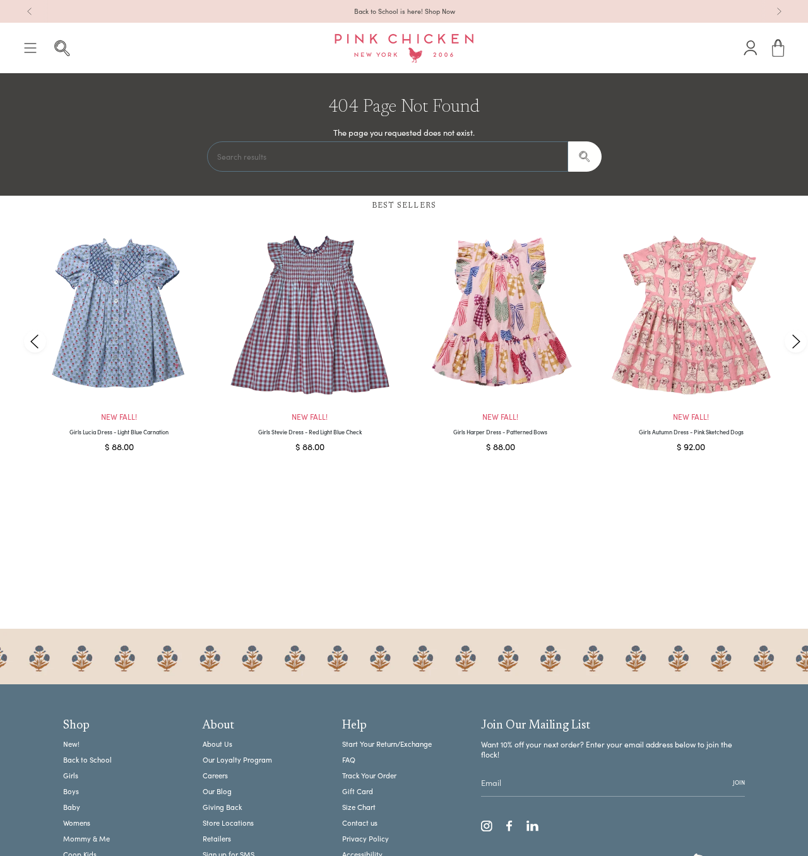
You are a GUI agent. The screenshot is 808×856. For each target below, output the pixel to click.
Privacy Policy (365, 838)
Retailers (217, 838)
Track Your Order (369, 775)
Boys (71, 791)
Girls (70, 775)
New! (71, 744)
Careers (215, 775)
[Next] (779, 11)
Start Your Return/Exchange (387, 744)
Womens (76, 823)
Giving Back (222, 807)
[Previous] (29, 11)
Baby (71, 807)
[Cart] (778, 48)
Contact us (359, 823)
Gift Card (357, 791)
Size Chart (359, 807)
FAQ (348, 759)
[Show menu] (30, 48)
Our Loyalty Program (237, 759)
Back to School (87, 759)
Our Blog (217, 791)
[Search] (585, 156)
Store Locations (228, 823)
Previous (35, 341)
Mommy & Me (86, 838)
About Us (217, 744)
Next (795, 341)
